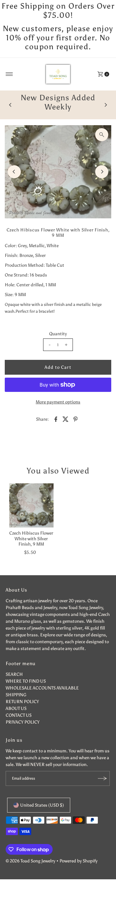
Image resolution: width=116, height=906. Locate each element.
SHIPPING (16, 694)
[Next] (106, 105)
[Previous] (10, 105)
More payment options (58, 402)
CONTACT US (19, 715)
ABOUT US (16, 708)
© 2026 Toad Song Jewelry (30, 861)
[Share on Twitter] (65, 418)
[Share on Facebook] (55, 418)
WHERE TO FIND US (26, 681)
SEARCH (14, 674)
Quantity (58, 333)
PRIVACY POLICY (23, 722)
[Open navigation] (9, 74)
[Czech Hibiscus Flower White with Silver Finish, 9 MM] (31, 505)
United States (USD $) (42, 805)
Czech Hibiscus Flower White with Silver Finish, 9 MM (31, 538)
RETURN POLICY (22, 701)
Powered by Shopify (78, 861)
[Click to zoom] (101, 134)
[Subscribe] (102, 778)
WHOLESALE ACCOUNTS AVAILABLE (42, 688)
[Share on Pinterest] (75, 418)
